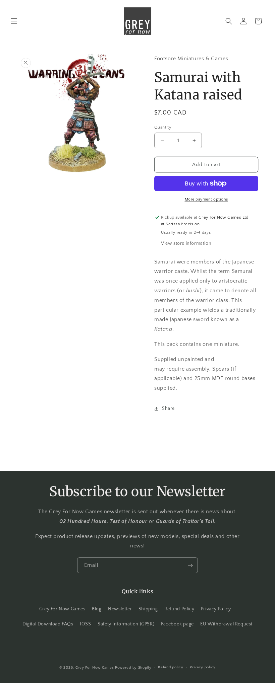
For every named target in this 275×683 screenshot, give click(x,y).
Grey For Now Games (62, 609)
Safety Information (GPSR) (126, 624)
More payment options (206, 199)
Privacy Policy (216, 609)
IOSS (85, 624)
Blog (96, 609)
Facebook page (177, 624)
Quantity (162, 127)
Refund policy (170, 667)
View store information (186, 243)
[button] (14, 21)
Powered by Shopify (133, 668)
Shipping (148, 609)
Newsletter (120, 609)
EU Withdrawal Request (226, 624)
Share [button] (168, 408)
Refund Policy (179, 609)
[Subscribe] (190, 565)
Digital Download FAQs (47, 624)
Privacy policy (203, 667)
